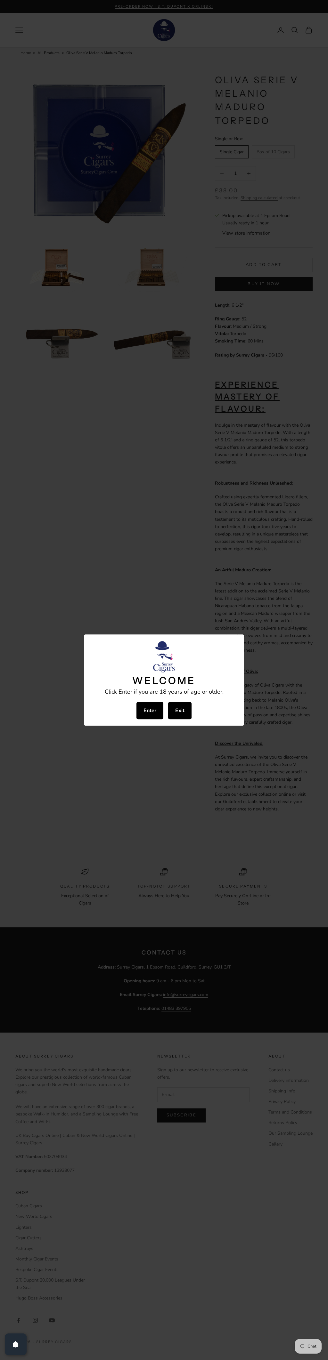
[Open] (16, 1344)
